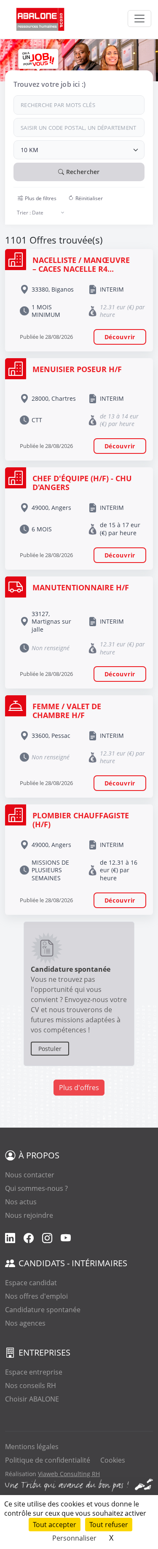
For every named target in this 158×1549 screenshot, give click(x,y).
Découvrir (119, 337)
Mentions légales (32, 1446)
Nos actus (21, 1201)
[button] (37, 198)
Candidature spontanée (42, 1309)
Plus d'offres (79, 1087)
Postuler (50, 1049)
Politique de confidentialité (47, 1460)
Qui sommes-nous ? (36, 1188)
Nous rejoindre (29, 1215)
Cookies (112, 1460)
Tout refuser (108, 1524)
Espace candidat (31, 1282)
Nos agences (25, 1323)
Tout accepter (54, 1524)
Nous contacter (29, 1174)
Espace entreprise (33, 1372)
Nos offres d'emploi (36, 1296)
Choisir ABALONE (32, 1399)
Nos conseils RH (30, 1385)
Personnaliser (74, 1538)
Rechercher (82, 172)
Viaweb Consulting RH (69, 1474)
